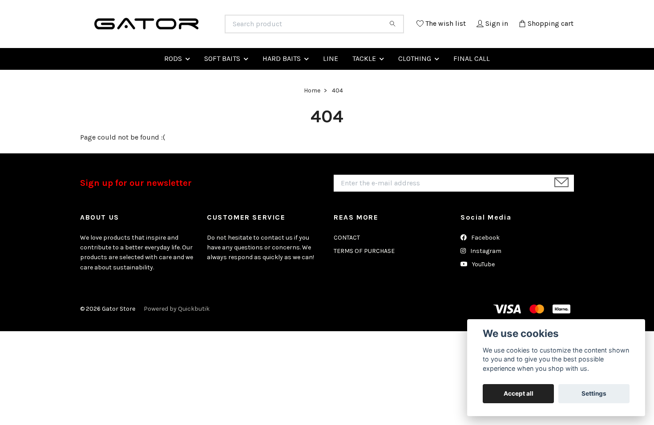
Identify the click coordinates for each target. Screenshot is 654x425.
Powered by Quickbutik (177, 330)
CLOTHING (414, 80)
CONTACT (347, 259)
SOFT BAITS (222, 80)
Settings (593, 393)
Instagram (485, 272)
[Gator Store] (204, 28)
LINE (330, 80)
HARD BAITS (281, 80)
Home (312, 112)
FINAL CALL (471, 80)
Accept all (518, 393)
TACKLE (364, 80)
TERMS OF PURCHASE (364, 272)
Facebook (485, 259)
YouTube (483, 286)
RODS (173, 80)
